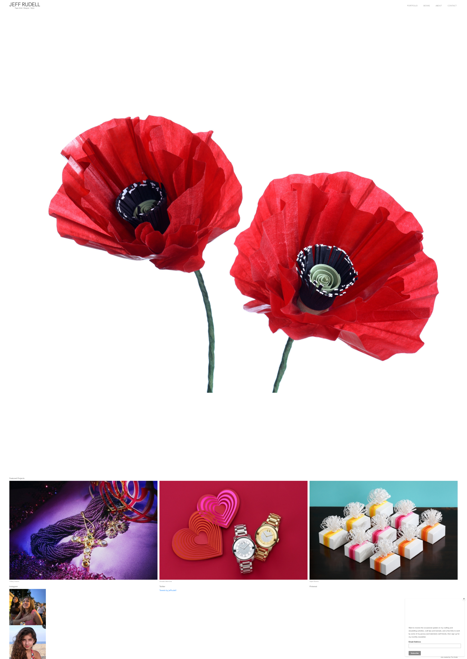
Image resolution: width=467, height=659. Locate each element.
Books (426, 6)
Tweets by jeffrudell (167, 590)
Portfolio (412, 6)
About (439, 6)
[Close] (464, 599)
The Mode (454, 657)
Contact (452, 6)
